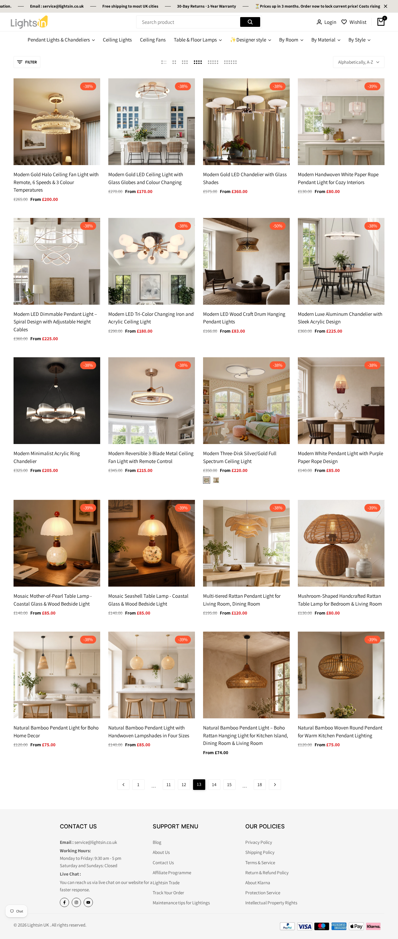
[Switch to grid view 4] (198, 62)
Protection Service (262, 893)
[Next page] (275, 784)
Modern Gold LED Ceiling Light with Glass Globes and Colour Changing (145, 178)
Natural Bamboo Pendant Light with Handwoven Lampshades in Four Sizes (148, 731)
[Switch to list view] (164, 62)
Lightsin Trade (166, 883)
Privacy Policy (258, 842)
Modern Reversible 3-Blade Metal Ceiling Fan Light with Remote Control (151, 457)
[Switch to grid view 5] (213, 62)
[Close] (384, 6)
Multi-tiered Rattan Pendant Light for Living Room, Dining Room (241, 600)
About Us (161, 852)
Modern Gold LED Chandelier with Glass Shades (245, 178)
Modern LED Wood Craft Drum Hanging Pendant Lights (244, 318)
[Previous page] (123, 784)
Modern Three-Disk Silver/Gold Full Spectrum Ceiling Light (239, 457)
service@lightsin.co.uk (42, 6)
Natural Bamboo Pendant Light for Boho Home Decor (56, 731)
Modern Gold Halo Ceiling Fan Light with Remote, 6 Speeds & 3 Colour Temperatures (56, 182)
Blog (157, 842)
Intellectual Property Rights (271, 903)
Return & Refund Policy (267, 873)
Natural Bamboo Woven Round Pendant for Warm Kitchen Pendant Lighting (340, 731)
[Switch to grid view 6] (230, 62)
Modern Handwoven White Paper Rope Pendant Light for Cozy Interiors (338, 178)
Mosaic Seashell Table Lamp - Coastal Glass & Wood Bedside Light (148, 600)
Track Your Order (168, 893)
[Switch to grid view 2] (174, 62)
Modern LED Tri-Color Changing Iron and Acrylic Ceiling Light (151, 318)
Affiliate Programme (172, 873)
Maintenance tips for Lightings (181, 903)
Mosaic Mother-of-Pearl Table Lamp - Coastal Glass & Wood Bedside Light (53, 600)
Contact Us (163, 863)
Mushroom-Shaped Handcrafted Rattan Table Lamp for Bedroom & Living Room (340, 600)
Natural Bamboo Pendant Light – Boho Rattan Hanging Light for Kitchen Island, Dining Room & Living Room (245, 735)
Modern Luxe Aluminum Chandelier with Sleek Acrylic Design (340, 318)
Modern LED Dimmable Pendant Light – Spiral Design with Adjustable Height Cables (55, 322)
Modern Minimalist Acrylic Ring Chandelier (47, 457)
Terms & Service (260, 863)
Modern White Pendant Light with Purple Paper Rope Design (340, 457)
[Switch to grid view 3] (185, 62)
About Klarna (257, 883)
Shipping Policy (260, 852)
